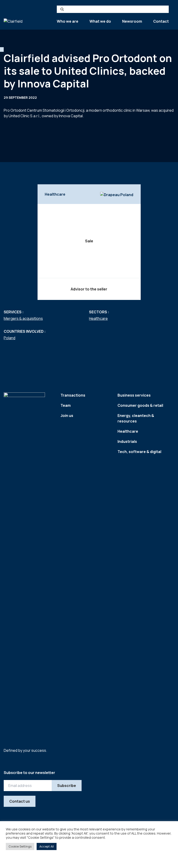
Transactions (72, 395)
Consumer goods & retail (140, 405)
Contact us (19, 801)
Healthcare (98, 318)
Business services (134, 395)
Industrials (127, 441)
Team (65, 405)
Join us (66, 415)
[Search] (62, 9)
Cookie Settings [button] (20, 846)
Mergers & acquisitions (23, 318)
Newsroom (132, 21)
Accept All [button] (46, 846)
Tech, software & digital (139, 451)
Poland (9, 337)
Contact (161, 21)
